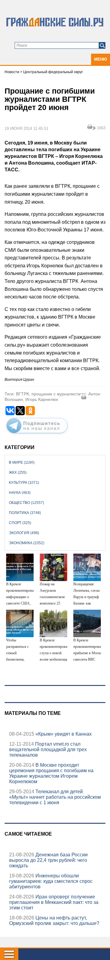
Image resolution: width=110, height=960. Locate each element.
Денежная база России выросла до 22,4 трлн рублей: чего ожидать (48, 860)
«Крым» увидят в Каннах (63, 734)
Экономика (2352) (26, 543)
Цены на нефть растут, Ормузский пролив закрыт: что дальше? (54, 920)
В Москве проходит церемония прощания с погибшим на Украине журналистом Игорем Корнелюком (51, 773)
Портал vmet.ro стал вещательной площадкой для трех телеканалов (48, 749)
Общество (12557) (26, 503)
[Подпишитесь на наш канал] (37, 434)
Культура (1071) (24, 482)
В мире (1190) (22, 462)
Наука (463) (20, 493)
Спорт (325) (20, 523)
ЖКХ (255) (18, 472)
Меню (100, 59)
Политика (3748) (25, 513)
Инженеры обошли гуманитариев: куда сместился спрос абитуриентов (51, 881)
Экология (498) (24, 533)
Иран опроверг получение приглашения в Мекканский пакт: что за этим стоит (53, 902)
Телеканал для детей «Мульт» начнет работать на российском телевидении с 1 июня (55, 797)
